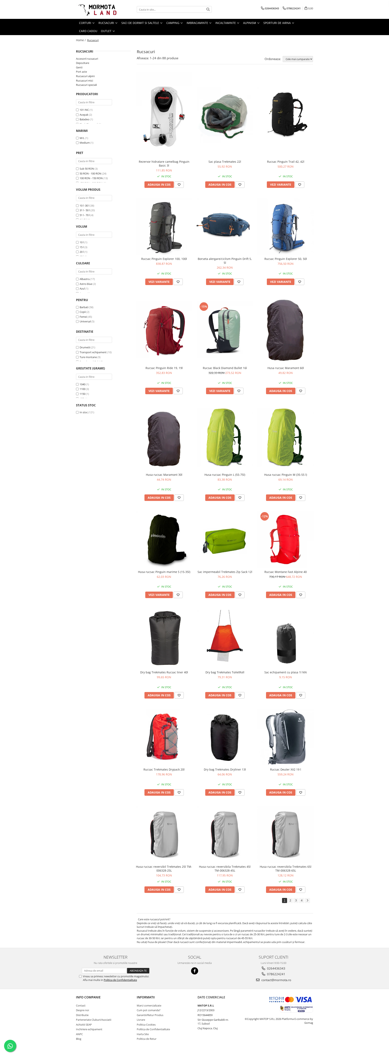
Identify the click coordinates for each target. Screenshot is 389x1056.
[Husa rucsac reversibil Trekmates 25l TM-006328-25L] (164, 834)
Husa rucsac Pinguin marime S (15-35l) (164, 572)
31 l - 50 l (85, 210)
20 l (82, 252)
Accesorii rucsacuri (87, 58)
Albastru (85, 279)
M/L (82, 138)
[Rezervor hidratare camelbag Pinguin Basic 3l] (164, 115)
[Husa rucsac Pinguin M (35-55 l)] (285, 437)
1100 (82, 389)
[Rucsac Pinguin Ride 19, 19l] (164, 329)
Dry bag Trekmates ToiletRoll (224, 672)
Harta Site (143, 1034)
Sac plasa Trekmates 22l (224, 162)
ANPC (79, 1034)
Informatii (146, 997)
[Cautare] (208, 9)
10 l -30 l (84, 205)
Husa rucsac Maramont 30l (164, 475)
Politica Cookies (146, 1024)
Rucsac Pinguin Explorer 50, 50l (285, 259)
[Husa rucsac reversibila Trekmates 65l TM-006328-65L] (285, 834)
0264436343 (275, 968)
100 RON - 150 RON (91, 178)
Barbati (84, 307)
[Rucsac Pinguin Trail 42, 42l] (285, 115)
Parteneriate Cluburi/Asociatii (93, 1020)
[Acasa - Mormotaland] (96, 9)
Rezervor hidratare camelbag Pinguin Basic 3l (164, 163)
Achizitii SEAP (84, 1024)
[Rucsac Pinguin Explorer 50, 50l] (285, 226)
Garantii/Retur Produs (150, 1015)
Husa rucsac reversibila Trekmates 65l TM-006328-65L (285, 868)
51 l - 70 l (85, 215)
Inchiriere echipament (89, 1029)
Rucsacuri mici (84, 80)
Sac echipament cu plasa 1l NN (285, 672)
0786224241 (275, 974)
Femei (83, 317)
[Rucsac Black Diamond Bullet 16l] (225, 329)
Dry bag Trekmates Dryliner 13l (225, 769)
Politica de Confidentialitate (120, 980)
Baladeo (84, 119)
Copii (83, 312)
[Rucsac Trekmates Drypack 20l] (164, 737)
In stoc (84, 412)
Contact (80, 1005)
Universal (85, 321)
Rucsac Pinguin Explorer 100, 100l (164, 259)
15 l (82, 247)
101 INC (84, 110)
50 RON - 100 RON (90, 173)
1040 (82, 384)
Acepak (84, 114)
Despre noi (82, 1010)
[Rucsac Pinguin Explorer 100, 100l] (164, 226)
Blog (78, 1039)
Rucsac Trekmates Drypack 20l (164, 769)
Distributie (82, 1015)
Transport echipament (93, 352)
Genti (79, 67)
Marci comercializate (149, 1005)
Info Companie (88, 997)
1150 (82, 394)
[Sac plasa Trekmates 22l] (225, 115)
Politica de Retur (146, 1039)
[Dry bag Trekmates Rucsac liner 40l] (164, 638)
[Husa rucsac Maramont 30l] (164, 437)
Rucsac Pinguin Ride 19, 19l (164, 368)
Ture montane (88, 357)
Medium (85, 142)
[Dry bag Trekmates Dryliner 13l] (225, 737)
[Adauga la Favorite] (179, 184)
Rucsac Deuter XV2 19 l (285, 769)
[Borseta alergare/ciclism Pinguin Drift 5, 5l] (225, 226)
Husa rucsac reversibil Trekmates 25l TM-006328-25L (164, 868)
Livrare (141, 1020)
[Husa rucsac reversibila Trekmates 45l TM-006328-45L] (225, 834)
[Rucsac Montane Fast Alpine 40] (285, 539)
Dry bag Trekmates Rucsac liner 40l (164, 672)
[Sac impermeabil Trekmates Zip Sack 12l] (225, 539)
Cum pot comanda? (148, 1010)
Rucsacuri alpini (85, 76)
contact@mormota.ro (276, 980)
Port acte (81, 71)
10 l (82, 242)
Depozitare (82, 63)
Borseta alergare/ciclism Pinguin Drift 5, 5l (225, 261)
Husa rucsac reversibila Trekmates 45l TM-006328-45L (225, 868)
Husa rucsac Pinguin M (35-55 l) (285, 475)
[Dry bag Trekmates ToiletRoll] (225, 638)
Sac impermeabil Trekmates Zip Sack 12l (225, 572)
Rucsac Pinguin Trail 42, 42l (285, 162)
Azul (82, 288)
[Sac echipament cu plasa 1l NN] (285, 638)
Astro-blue (86, 284)
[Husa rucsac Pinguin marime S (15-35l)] (164, 539)
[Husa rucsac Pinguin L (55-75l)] (225, 437)
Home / (81, 40)
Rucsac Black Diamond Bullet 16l (225, 368)
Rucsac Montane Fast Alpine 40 (285, 572)
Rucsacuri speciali (86, 85)
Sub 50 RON (87, 168)
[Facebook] (194, 970)
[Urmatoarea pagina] (307, 900)
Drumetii (85, 347)
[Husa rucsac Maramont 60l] (285, 329)
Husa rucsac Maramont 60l (285, 368)
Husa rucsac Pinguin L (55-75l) (224, 475)
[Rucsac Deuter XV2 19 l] (285, 737)
